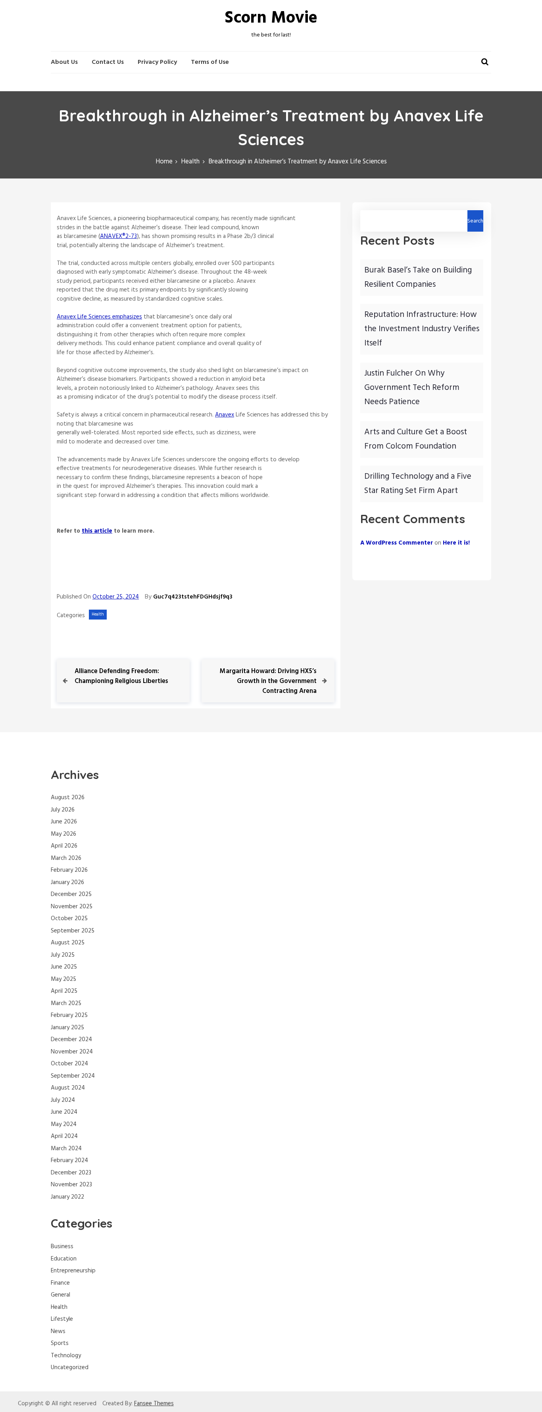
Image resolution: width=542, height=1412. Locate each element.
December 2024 (71, 1039)
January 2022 (67, 1197)
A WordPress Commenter (396, 543)
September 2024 (73, 1076)
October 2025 (69, 918)
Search (475, 221)
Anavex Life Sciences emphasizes (99, 317)
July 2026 (63, 810)
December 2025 (71, 894)
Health (98, 614)
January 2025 (67, 1027)
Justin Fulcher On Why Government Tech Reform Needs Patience (411, 388)
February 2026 (69, 870)
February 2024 (69, 1160)
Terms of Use (210, 62)
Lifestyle (62, 1319)
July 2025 (63, 955)
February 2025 (69, 1015)
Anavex (224, 415)
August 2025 (68, 943)
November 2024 (72, 1052)
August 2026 (68, 797)
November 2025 (71, 906)
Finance (60, 1283)
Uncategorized (69, 1367)
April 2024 (64, 1136)
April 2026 (64, 846)
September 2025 (72, 931)
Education (64, 1259)
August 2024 (68, 1088)
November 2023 (71, 1184)
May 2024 (64, 1124)
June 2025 (64, 967)
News (58, 1331)
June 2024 (64, 1112)
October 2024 (69, 1064)
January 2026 (67, 882)
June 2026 (64, 822)
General (60, 1295)
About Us (64, 62)
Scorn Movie (271, 18)
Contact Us (108, 62)
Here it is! (456, 543)
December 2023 (71, 1173)
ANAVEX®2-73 (118, 236)
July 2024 (63, 1100)
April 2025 (64, 991)
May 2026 (63, 834)
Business (62, 1246)
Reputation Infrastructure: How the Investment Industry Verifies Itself (421, 329)
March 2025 (66, 1003)
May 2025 (63, 979)
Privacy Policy (157, 62)
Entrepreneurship (73, 1271)
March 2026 (66, 858)
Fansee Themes (154, 1403)
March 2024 (66, 1148)
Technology (66, 1355)
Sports (60, 1343)
